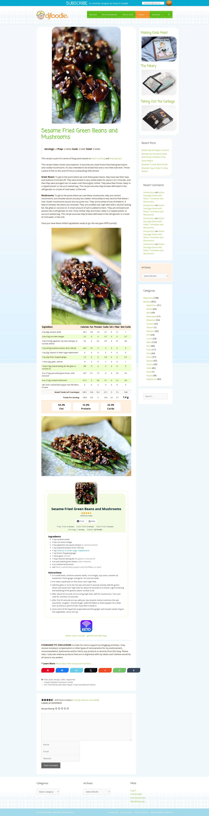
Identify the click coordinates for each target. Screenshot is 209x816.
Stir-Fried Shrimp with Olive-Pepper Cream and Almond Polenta (69, 685)
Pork (148, 353)
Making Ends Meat (154, 32)
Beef (148, 312)
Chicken (150, 323)
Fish (148, 334)
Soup (148, 371)
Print (81, 521)
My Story (93, 14)
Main (148, 342)
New (46, 679)
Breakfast (151, 320)
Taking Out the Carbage (158, 101)
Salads (149, 360)
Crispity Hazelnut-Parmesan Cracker (58, 682)
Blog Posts (148, 297)
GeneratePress (67, 812)
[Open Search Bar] (168, 14)
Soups (149, 375)
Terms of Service (141, 812)
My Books (156, 14)
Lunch (149, 338)
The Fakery (148, 66)
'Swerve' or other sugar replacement (73, 550)
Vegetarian (70, 679)
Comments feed (137, 797)
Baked (149, 309)
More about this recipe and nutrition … (74, 663)
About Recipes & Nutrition (161, 812)
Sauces (149, 364)
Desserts (150, 331)
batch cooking (98, 158)
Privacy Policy (126, 812)
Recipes (141, 14)
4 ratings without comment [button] (85, 700)
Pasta (149, 349)
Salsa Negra (147, 160)
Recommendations (109, 14)
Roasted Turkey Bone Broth (155, 164)
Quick (51, 679)
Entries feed (136, 794)
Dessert (150, 327)
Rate (93, 521)
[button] (82, 513)
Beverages (151, 316)
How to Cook (127, 14)
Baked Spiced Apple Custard (155, 150)
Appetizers (151, 305)
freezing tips (115, 158)
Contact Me (113, 812)
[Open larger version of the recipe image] (86, 493)
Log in (133, 790)
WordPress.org (137, 801)
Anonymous (149, 192)
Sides (63, 679)
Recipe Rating (47, 708)
